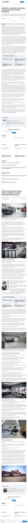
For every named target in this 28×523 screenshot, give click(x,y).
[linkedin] (12, 20)
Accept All (25, 521)
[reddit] (15, 20)
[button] (2, 1)
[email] (16, 20)
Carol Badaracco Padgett (12, 498)
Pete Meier (3, 18)
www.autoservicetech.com (13, 112)
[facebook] (11, 20)
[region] (14, 521)
